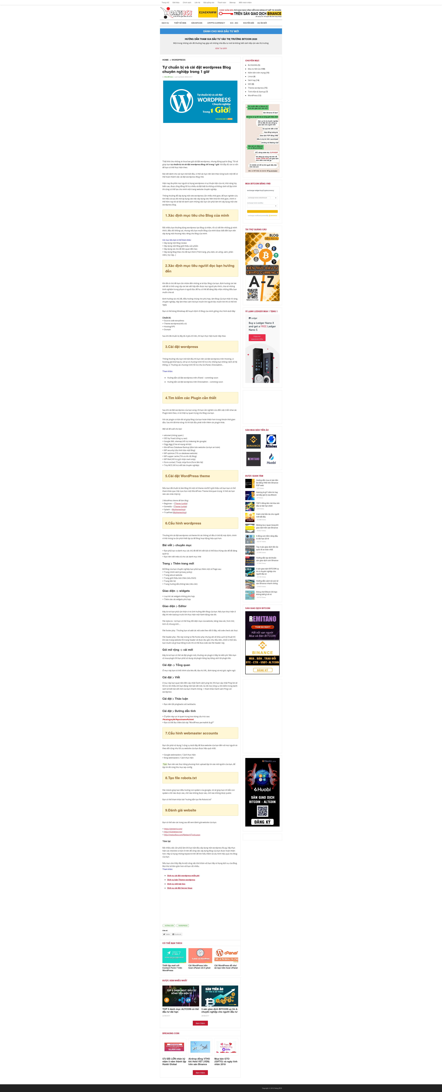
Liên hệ (197, 2)
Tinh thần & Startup (256, 91)
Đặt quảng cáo (209, 2)
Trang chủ (165, 2)
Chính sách (187, 2)
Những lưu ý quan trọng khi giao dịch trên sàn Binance (267, 526)
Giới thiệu (176, 2)
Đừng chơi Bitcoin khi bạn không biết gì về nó (266, 593)
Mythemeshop (178, 509)
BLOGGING (252, 65)
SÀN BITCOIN (196, 23)
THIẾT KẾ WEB (180, 23)
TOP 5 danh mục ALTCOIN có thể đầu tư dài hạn (180, 1010)
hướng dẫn (169, 926)
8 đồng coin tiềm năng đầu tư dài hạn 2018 (267, 537)
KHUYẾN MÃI (248, 23)
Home (165, 59)
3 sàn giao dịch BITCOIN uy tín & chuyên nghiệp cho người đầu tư (219, 1010)
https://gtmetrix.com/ (173, 829)
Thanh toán (222, 2)
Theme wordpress (256, 88)
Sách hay (252, 80)
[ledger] (262, 382)
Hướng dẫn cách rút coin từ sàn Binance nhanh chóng (267, 582)
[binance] (262, 172)
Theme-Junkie (181, 503)
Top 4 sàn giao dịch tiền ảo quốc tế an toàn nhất (267, 548)
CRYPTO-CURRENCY (216, 23)
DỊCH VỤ (165, 23)
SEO (249, 84)
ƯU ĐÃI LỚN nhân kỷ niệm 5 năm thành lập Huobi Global (174, 1061)
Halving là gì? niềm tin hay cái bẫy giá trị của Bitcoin (267, 493)
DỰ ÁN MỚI (262, 23)
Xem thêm (200, 1023)
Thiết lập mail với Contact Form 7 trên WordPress (172, 968)
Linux (250, 76)
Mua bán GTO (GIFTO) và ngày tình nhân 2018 (225, 1061)
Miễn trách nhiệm (245, 2)
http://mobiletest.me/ (173, 832)
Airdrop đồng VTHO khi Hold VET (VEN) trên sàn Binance (199, 1061)
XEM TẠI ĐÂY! (221, 48)
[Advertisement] (200, 141)
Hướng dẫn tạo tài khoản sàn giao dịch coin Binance (267, 559)
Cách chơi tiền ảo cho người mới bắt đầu (267, 515)
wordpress (183, 926)
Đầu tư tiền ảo (254, 69)
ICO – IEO (234, 23)
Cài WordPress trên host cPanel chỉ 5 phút (199, 966)
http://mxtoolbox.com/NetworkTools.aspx (182, 835)
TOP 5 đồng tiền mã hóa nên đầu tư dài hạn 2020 (268, 504)
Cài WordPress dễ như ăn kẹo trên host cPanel (226, 966)
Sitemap (233, 2)
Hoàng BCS (278, 1088)
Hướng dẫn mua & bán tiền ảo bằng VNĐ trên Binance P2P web (267, 483)
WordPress (178, 59)
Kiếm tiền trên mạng (257, 72)
